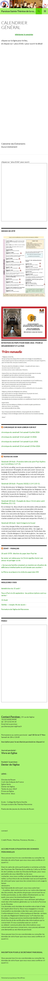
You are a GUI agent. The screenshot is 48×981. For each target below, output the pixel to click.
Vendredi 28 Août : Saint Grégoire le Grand (18, 523)
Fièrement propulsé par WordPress (13, 978)
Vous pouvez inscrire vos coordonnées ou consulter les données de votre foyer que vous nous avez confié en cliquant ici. (23, 860)
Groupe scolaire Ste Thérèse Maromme (16, 804)
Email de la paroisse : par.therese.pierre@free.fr (11, 725)
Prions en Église (7, 791)
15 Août (4, 600)
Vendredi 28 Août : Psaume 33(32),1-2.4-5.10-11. (20, 483)
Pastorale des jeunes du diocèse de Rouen (17, 809)
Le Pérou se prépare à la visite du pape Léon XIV (20, 572)
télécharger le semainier (24, 34)
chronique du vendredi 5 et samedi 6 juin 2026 (19, 441)
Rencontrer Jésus (8, 793)
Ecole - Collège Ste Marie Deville (14, 802)
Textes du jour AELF (9, 789)
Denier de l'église (8, 786)
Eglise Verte (6, 784)
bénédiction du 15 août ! (11, 588)
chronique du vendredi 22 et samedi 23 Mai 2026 (20, 446)
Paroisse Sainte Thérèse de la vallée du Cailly (18, 11)
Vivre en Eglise (9, 753)
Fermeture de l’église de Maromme (15, 609)
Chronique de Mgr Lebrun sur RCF (19, 427)
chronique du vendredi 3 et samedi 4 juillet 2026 (20, 432)
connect (4, 831)
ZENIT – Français (11, 548)
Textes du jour (10, 456)
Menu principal (45, 11)
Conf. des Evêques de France (12, 782)
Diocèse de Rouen (8, 779)
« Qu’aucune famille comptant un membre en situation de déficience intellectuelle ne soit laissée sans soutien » (23, 566)
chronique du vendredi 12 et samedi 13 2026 (19, 437)
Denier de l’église (10, 764)
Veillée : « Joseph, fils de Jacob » (13, 605)
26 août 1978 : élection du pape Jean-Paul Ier (19, 553)
